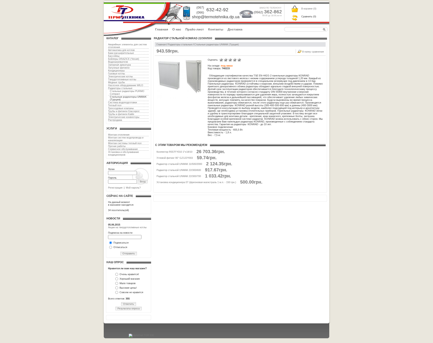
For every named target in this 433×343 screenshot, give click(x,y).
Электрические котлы (120, 76)
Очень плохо (221, 60)
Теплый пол (114, 105)
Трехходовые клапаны (121, 108)
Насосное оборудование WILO (125, 85)
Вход (142, 181)
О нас (176, 29)
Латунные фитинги (118, 67)
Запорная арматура (119, 64)
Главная (161, 29)
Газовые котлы (116, 73)
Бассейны (114, 56)
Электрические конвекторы (123, 117)
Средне (230, 60)
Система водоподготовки (122, 102)
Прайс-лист (194, 29)
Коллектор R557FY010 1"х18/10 (174, 151)
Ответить (128, 304)
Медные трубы (116, 82)
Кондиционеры (116, 70)
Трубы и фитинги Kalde (121, 114)
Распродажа (115, 120)
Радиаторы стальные (120, 88)
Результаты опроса (128, 308)
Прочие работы (117, 146)
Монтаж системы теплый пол (124, 143)
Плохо (225, 60)
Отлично (239, 60)
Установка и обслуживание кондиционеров (123, 153)
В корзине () (308, 8)
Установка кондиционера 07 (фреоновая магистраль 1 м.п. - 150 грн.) (196, 182)
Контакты (215, 29)
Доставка (235, 29)
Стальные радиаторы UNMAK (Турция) (216, 44)
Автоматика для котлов (121, 50)
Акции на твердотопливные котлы (127, 227)
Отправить (128, 253)
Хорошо (235, 60)
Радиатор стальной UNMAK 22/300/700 (179, 176)
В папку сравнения (313, 51)
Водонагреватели (118, 61)
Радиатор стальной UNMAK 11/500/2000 (179, 164)
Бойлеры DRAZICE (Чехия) (123, 59)
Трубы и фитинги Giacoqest (123, 111)
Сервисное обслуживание (123, 149)
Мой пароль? (133, 187)
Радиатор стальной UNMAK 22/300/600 (179, 170)
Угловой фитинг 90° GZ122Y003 (175, 158)
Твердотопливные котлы (122, 79)
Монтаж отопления (118, 134)
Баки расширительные (121, 53)
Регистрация (115, 187)
